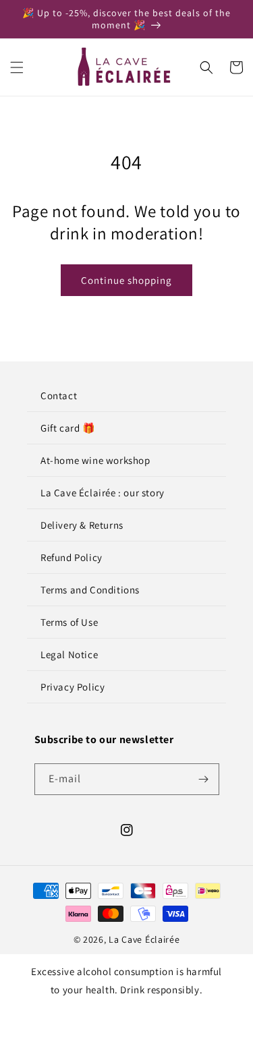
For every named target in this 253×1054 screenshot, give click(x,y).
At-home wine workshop (95, 460)
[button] (17, 67)
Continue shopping (126, 280)
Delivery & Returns (81, 525)
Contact (58, 395)
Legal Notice (69, 654)
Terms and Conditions (90, 589)
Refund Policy (71, 557)
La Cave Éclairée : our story (102, 492)
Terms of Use (69, 622)
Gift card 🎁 (68, 427)
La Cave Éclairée (144, 939)
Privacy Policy (72, 686)
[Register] (204, 779)
